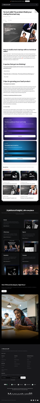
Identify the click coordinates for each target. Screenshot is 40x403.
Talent (3, 357)
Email (5, 131)
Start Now (4, 291)
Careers (3, 367)
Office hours (29, 368)
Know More (27, 1)
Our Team (3, 365)
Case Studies (29, 357)
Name (5, 149)
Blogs (28, 359)
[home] (6, 5)
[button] (36, 5)
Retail (15, 357)
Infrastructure (4, 359)
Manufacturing (16, 359)
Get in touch (3, 353)
